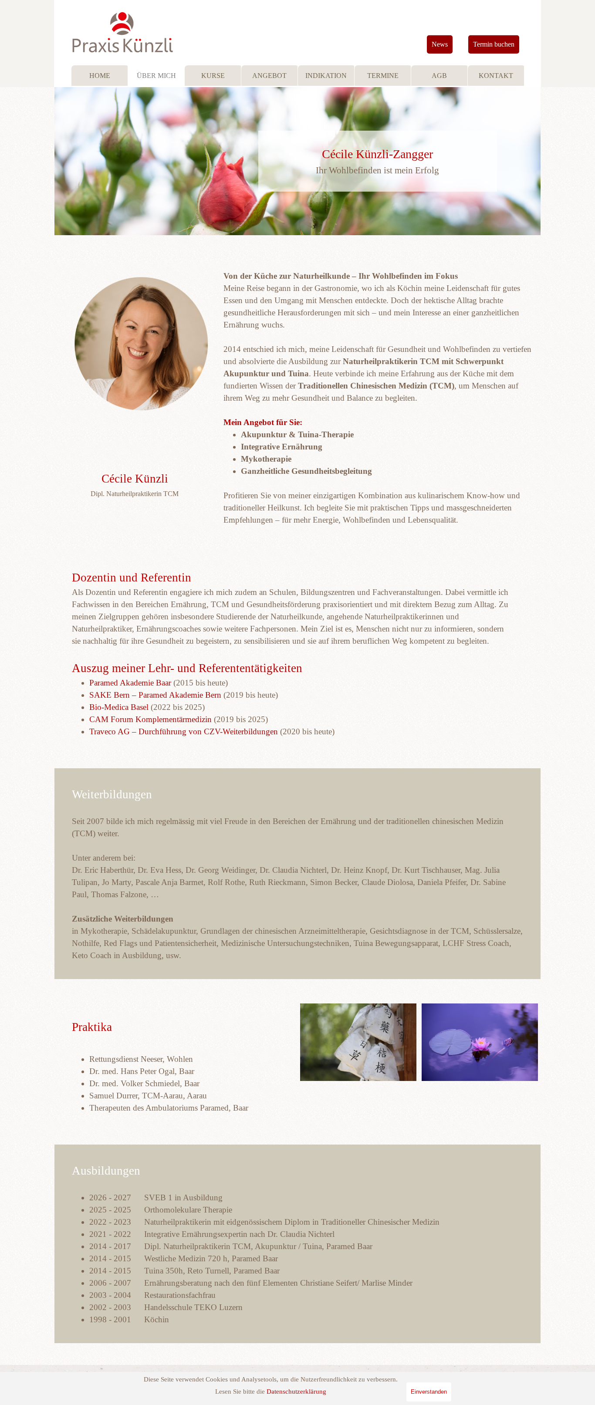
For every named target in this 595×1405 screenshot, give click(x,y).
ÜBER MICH (156, 75)
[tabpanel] (377, 161)
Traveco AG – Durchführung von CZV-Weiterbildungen (183, 731)
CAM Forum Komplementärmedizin (150, 719)
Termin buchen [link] (493, 44)
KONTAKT (496, 75)
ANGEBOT (269, 75)
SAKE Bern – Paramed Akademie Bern (155, 694)
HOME (99, 75)
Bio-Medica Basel (119, 707)
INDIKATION (326, 75)
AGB (439, 75)
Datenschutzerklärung (296, 1391)
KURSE (213, 75)
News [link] (440, 44)
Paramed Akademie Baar (130, 682)
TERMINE (383, 75)
